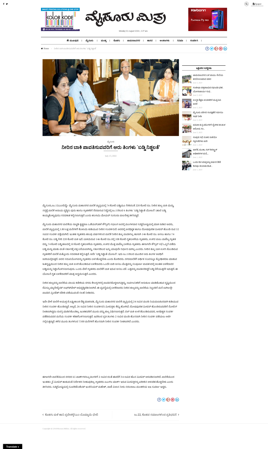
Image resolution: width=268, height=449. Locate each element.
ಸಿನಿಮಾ (180, 40)
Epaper (258, 3)
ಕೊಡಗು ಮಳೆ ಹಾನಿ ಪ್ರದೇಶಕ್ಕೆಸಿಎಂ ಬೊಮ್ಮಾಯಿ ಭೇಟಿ (71, 414)
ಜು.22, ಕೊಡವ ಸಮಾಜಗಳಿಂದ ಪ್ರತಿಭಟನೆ (155, 414)
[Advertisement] (110, 181)
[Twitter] (7, 3)
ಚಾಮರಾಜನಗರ (133, 40)
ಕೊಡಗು (117, 40)
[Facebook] (3, 3)
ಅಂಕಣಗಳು (165, 40)
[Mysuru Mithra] (126, 23)
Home (46, 48)
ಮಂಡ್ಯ (103, 40)
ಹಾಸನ (150, 40)
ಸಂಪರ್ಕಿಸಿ (194, 40)
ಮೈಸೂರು (89, 40)
